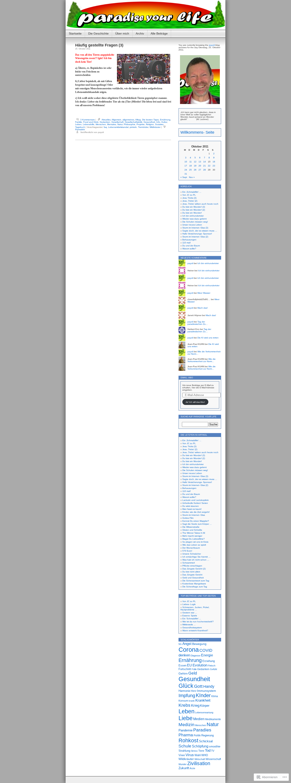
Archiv (140, 33)
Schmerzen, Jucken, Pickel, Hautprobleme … (194, 608)
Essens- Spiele (189, 615)
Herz (193, 690)
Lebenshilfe (88, 124)
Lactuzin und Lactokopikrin (195, 500)
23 (214, 166)
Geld (192, 673)
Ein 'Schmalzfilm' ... (191, 618)
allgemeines (128, 119)
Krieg (195, 706)
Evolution (200, 665)
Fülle (194, 669)
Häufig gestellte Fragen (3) (99, 45)
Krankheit (202, 700)
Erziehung (208, 661)
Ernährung (165, 119)
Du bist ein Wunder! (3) (193, 207)
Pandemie (186, 730)
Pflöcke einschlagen (192, 566)
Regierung (207, 735)
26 (195, 170)
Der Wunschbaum (191, 548)
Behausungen (189, 239)
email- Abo (187, 377)
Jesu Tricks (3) (189, 198)
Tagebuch (80, 127)
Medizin (186, 724)
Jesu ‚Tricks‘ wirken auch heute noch (200, 204)
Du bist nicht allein (191, 572)
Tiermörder (143, 127)
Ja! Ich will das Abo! (195, 402)
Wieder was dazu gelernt (194, 219)
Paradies (202, 729)
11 (190, 161)
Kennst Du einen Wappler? (195, 521)
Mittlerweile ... (189, 624)
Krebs (184, 705)
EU (189, 665)
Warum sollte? (189, 248)
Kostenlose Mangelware (194, 583)
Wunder (183, 764)
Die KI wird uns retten (208, 338)
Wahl (197, 755)
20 (200, 166)
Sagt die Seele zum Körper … (197, 524)
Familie (78, 122)
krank (192, 700)
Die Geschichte (98, 33)
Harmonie (184, 690)
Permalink (80, 129)
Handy (208, 686)
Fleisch (211, 665)
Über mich (122, 33)
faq (105, 127)
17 (185, 166)
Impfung (187, 695)
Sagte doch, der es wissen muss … (199, 231)
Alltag (138, 119)
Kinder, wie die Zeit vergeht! (196, 512)
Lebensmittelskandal (118, 127)
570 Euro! (187, 551)
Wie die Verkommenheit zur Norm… (201, 360)
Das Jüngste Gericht (192, 575)
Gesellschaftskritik (133, 122)
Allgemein (116, 119)
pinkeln (133, 127)
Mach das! (202, 308)
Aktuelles (106, 119)
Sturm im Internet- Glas (193, 515)
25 (190, 170)
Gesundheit (149, 122)
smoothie (214, 746)
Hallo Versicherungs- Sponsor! (197, 234)
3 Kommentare (87, 119)
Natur (119, 124)
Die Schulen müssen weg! (195, 222)
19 (195, 166)
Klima (214, 696)
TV (212, 751)
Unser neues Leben (192, 225)
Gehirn (183, 673)
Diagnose (195, 655)
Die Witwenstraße (190, 527)
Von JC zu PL (189, 195)
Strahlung (184, 750)
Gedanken (105, 122)
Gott (198, 686)
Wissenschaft (213, 759)
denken (184, 655)
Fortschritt (185, 669)
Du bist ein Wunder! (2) (193, 210)
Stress (194, 751)
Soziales (159, 124)
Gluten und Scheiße (192, 530)
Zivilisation (198, 763)
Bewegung (199, 644)
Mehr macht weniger (192, 536)
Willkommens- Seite (197, 132)
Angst (187, 643)
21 (204, 166)
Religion (150, 124)
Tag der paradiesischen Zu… (197, 323)
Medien (199, 719)
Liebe (186, 718)
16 (214, 161)
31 (185, 174)
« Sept (183, 177)
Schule (185, 746)
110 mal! (186, 242)
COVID (205, 650)
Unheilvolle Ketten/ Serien (195, 503)
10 (185, 161)
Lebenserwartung (204, 712)
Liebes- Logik (189, 604)
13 (200, 161)
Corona (189, 649)
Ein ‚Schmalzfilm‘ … (191, 192)
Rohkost (188, 740)
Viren (182, 755)
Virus (190, 755)
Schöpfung (200, 746)
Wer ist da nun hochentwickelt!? (198, 621)
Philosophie (129, 124)
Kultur (164, 122)
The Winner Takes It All (193, 533)
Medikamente (213, 719)
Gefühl (213, 669)
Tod (207, 750)
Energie (207, 655)
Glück (186, 686)
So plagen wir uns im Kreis (195, 542)
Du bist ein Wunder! (192, 213)
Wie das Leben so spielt (194, 545)
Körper (204, 705)
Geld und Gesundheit (193, 577)
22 (209, 166)
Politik (197, 735)
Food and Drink (90, 122)
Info (158, 122)
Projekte (141, 124)
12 (195, 161)
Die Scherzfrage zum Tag (194, 586)
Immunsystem (206, 690)
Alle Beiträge (159, 33)
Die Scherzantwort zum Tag (195, 580)
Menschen (101, 124)
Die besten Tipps (150, 119)
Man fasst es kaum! (192, 509)
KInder (203, 695)
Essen (182, 665)
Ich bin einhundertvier (193, 216)
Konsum (183, 700)
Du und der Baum (191, 245)
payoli (212, 45)
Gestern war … (189, 612)
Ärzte (192, 768)
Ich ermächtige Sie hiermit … (196, 557)
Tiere (201, 750)
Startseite (75, 33)
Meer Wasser (203, 293)
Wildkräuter (155, 127)
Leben (78, 124)
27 (200, 170)
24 (185, 170)
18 (190, 166)
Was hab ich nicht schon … (195, 560)
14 (204, 161)
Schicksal (206, 741)
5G (180, 644)
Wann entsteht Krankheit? (195, 630)
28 (204, 170)
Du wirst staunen (190, 506)
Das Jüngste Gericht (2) (194, 569)
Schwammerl (188, 563)
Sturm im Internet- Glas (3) (195, 228)
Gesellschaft (117, 122)
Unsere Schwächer (191, 554)
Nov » (192, 177)
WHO (204, 755)
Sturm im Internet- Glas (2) (195, 236)
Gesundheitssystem (192, 627)
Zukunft (184, 768)
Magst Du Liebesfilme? (193, 539)
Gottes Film (187, 518)
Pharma (186, 735)
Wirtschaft (199, 759)
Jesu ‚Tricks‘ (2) (189, 201)
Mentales (111, 124)
